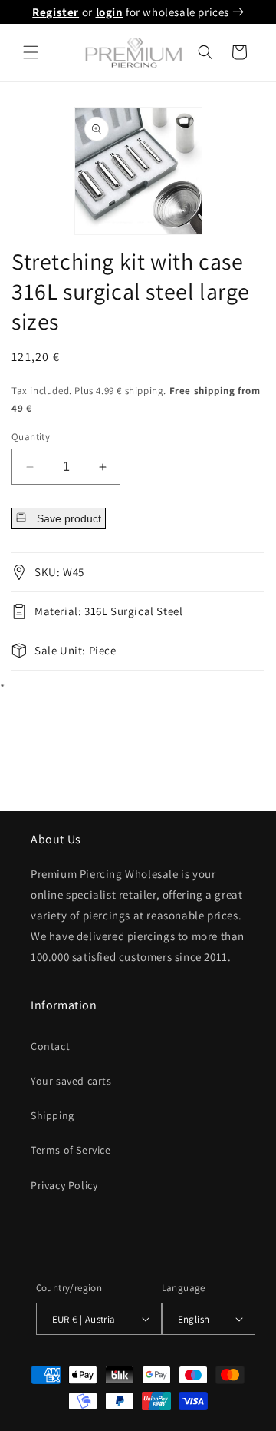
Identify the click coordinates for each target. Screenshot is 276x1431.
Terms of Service (71, 1150)
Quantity (31, 436)
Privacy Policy (64, 1185)
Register (55, 12)
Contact (50, 1046)
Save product (67, 518)
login (109, 12)
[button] (31, 52)
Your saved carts (71, 1081)
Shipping (52, 1115)
